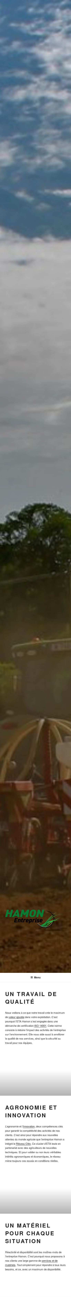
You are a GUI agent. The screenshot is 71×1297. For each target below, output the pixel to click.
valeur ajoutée (16, 1017)
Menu (37, 977)
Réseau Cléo (23, 1143)
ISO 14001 (40, 1025)
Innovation (29, 1126)
